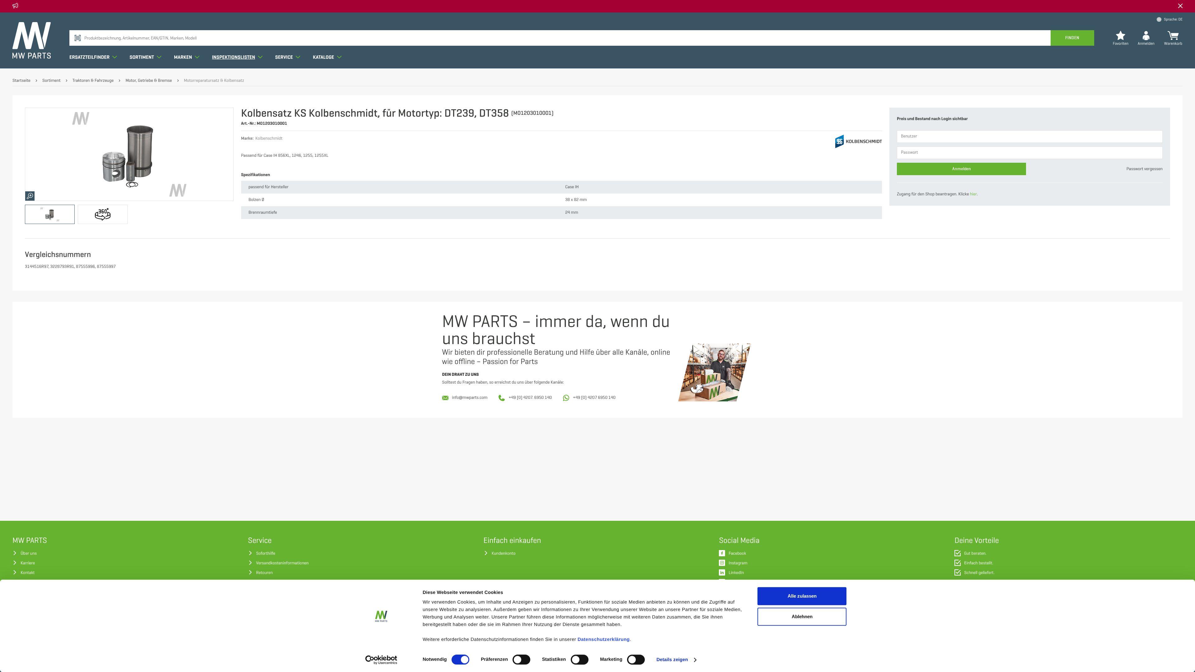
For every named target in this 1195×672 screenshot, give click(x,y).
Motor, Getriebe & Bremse (148, 80)
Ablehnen (802, 616)
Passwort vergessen (1145, 169)
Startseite (21, 80)
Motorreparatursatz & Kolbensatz (214, 80)
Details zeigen (672, 659)
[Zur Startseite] (31, 40)
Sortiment (142, 57)
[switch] (521, 660)
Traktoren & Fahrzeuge (93, 80)
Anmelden (961, 168)
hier (973, 194)
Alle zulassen (802, 596)
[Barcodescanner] (77, 38)
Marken (183, 57)
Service (284, 57)
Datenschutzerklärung (604, 639)
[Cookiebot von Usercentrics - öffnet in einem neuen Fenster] (381, 660)
